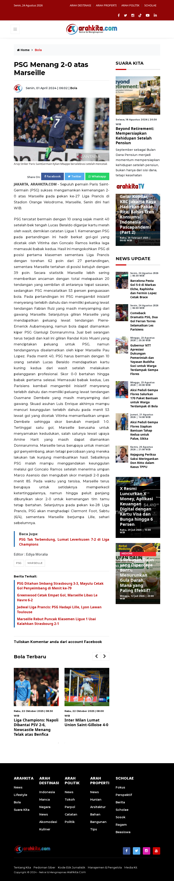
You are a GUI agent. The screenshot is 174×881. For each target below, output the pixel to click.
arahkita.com (76, 872)
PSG (19, 563)
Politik (70, 822)
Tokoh (70, 799)
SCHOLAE (150, 5)
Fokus (120, 787)
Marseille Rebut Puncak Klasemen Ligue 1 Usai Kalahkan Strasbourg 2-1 (56, 621)
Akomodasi (48, 822)
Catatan (71, 814)
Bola (73, 88)
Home (24, 50)
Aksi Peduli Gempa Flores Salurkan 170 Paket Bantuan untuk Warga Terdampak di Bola (144, 398)
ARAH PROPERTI (106, 5)
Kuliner (44, 829)
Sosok (120, 817)
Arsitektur (98, 807)
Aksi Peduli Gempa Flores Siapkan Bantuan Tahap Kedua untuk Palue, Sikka (144, 430)
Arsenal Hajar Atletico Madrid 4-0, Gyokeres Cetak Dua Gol (52, 724)
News (18, 787)
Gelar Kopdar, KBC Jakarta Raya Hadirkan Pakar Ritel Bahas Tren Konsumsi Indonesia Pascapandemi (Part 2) (138, 214)
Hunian (95, 799)
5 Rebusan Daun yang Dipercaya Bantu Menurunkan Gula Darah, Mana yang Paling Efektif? (137, 575)
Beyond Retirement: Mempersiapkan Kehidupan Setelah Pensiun (135, 135)
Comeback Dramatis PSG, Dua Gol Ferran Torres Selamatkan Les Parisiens (144, 321)
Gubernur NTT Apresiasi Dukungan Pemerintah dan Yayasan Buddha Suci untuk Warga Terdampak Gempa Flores (144, 359)
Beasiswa (123, 832)
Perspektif (124, 795)
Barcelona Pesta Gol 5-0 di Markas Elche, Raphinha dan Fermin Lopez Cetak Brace (143, 289)
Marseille (35, 563)
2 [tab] (65, 743)
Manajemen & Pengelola (105, 867)
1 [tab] (58, 743)
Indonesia (47, 792)
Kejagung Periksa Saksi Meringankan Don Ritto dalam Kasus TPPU (144, 460)
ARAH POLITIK (130, 5)
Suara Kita (21, 810)
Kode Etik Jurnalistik (71, 867)
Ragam (121, 825)
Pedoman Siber (44, 867)
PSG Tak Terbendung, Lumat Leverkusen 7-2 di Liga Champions (103, 724)
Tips (93, 829)
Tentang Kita (22, 867)
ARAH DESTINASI (80, 5)
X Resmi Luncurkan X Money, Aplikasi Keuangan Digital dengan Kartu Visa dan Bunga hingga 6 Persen (136, 506)
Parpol (70, 807)
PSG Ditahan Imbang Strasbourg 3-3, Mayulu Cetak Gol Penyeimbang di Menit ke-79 (60, 585)
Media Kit (130, 867)
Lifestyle (20, 795)
